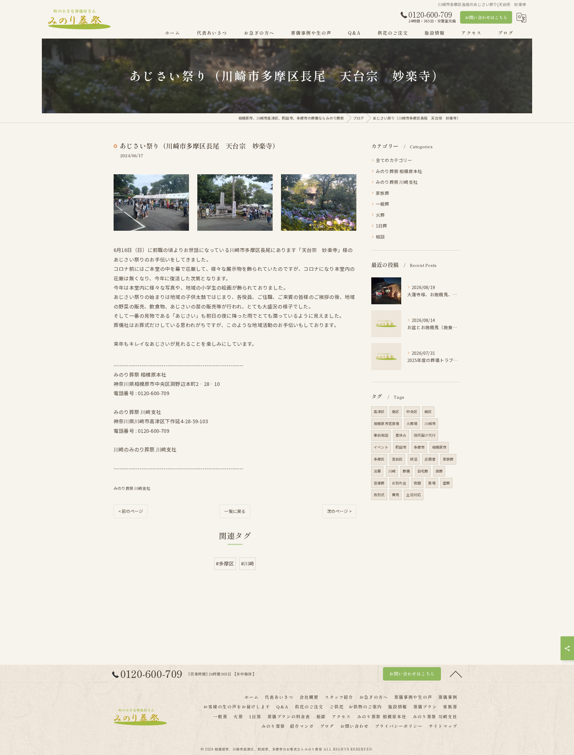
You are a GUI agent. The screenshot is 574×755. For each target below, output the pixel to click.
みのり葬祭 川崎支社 (132, 488)
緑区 (428, 411)
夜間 (417, 482)
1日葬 (381, 225)
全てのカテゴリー (394, 160)
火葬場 (412, 423)
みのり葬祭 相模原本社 (399, 171)
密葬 (446, 482)
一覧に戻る (234, 511)
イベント (381, 447)
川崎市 (430, 423)
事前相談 (381, 435)
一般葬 (383, 204)
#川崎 (247, 563)
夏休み (401, 435)
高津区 (379, 411)
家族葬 (383, 193)
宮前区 (397, 458)
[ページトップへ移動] (456, 674)
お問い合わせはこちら (486, 17)
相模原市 (439, 447)
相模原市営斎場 (386, 423)
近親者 (430, 458)
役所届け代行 (425, 435)
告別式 (379, 494)
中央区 (411, 411)
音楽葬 (379, 482)
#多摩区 (225, 563)
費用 (395, 494)
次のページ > (339, 511)
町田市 (401, 447)
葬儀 (406, 470)
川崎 (392, 470)
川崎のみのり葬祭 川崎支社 (145, 449)
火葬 (380, 215)
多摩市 (419, 447)
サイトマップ (443, 726)
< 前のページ (130, 511)
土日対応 (413, 494)
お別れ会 (399, 482)
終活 (413, 458)
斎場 (431, 482)
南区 (395, 411)
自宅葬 (422, 470)
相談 (380, 236)
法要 (377, 470)
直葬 (439, 470)
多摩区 (379, 458)
